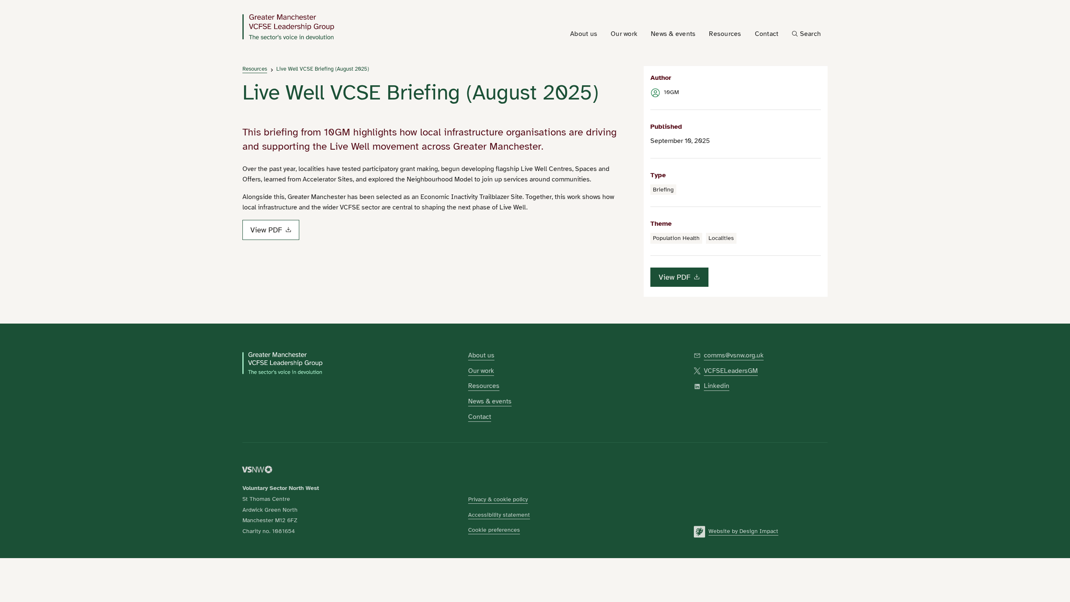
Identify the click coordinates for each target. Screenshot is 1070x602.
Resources (254, 69)
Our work (481, 371)
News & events (490, 401)
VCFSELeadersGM (731, 371)
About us (481, 355)
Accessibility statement (499, 514)
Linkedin (716, 386)
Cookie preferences (494, 529)
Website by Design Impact (743, 531)
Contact (479, 417)
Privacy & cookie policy (498, 499)
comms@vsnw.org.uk (734, 355)
